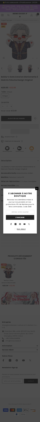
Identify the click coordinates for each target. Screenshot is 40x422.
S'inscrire (20, 217)
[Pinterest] (20, 224)
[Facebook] (11, 224)
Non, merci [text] (21, 229)
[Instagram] (15, 224)
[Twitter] (29, 224)
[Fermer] (36, 188)
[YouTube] (24, 224)
